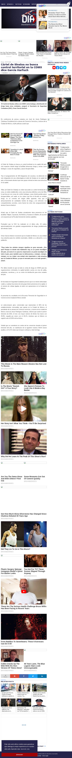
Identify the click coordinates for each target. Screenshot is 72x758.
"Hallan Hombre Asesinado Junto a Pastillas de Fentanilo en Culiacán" (60, 236)
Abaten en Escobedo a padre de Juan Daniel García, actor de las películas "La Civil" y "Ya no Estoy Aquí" (39, 694)
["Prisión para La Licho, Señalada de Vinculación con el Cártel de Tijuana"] (53, 200)
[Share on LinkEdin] (42, 676)
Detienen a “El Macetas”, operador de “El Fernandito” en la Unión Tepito (23, 709)
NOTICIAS (8, 62)
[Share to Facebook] (23, 676)
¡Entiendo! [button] (19, 754)
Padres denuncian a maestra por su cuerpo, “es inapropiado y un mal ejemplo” (23, 694)
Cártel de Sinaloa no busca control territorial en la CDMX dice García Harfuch (21, 67)
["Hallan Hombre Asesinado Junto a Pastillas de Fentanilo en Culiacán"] (53, 189)
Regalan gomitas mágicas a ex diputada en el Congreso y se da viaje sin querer (7, 709)
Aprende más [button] (25, 749)
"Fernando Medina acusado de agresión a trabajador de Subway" (60, 229)
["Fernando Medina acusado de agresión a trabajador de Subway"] (53, 165)
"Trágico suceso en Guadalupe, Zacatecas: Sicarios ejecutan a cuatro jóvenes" (60, 244)
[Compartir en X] (33, 676)
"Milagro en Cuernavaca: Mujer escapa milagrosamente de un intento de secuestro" (59, 252)
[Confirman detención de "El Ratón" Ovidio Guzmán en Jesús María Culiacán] (53, 177)
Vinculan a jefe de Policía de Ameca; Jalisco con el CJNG (39, 709)
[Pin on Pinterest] (14, 676)
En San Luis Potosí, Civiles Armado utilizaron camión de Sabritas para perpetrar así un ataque (8, 694)
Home (2, 62)
